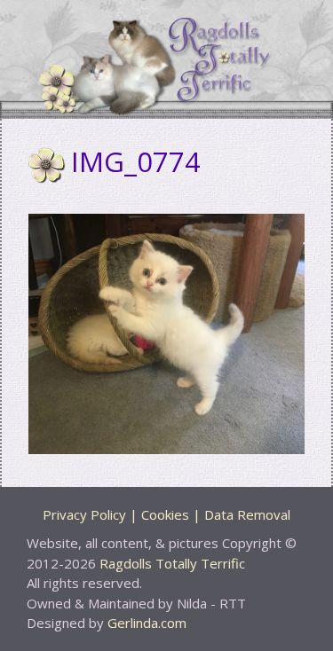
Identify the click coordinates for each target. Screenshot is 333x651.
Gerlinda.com (146, 622)
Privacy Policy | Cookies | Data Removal (166, 514)
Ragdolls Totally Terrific (172, 563)
